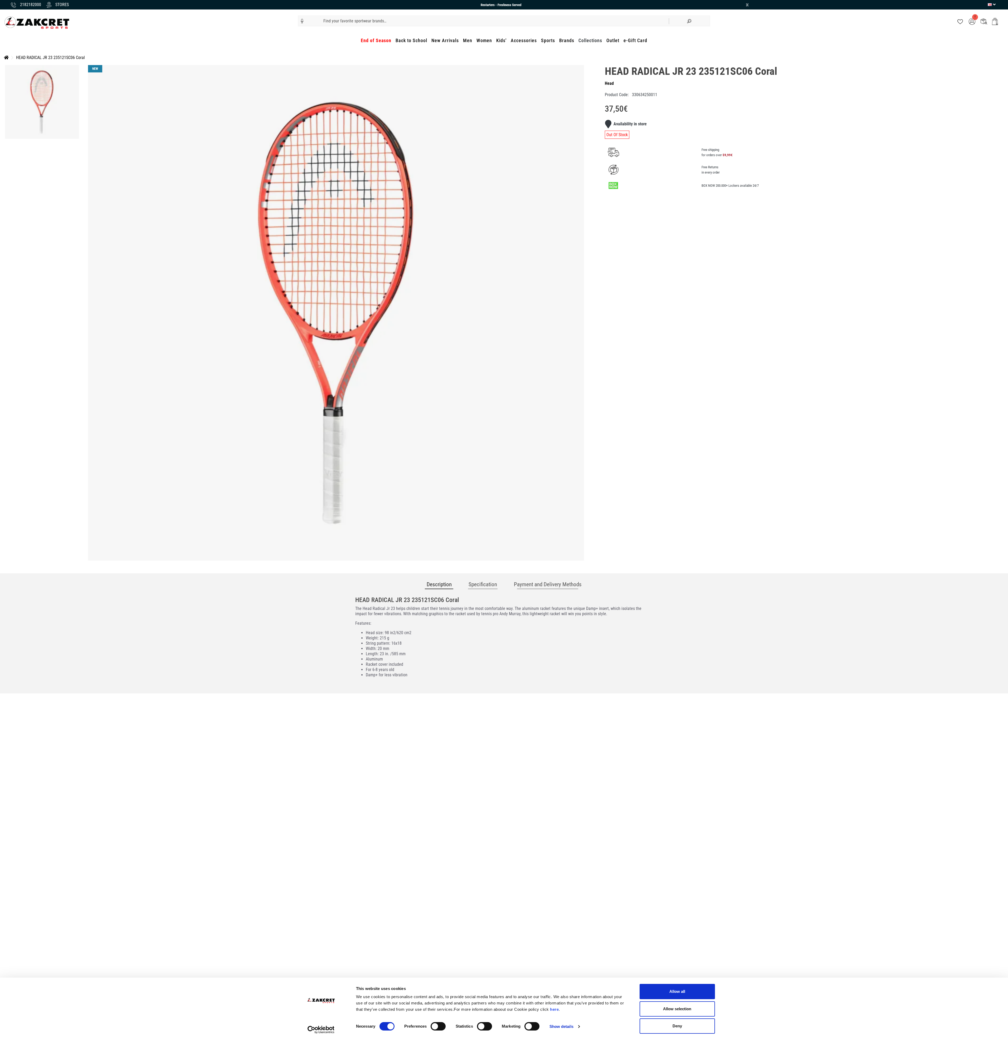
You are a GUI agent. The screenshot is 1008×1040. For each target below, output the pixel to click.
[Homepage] (6, 57)
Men (467, 40)
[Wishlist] (960, 21)
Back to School (411, 40)
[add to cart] (995, 21)
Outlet (612, 40)
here (554, 1009)
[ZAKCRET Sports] (37, 22)
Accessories (524, 40)
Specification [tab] (483, 584)
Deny (677, 1026)
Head (609, 83)
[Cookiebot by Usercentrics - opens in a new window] (321, 1030)
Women (484, 40)
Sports (548, 40)
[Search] (689, 21)
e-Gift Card (635, 40)
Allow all (677, 991)
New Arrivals (445, 40)
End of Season (376, 40)
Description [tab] (439, 584)
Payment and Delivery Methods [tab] (548, 584)
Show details (561, 1026)
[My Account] (972, 21)
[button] (302, 21)
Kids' (501, 40)
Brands (566, 40)
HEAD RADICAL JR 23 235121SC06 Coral (50, 57)
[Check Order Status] (984, 21)
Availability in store (630, 123)
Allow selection (677, 1009)
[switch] (438, 1026)
